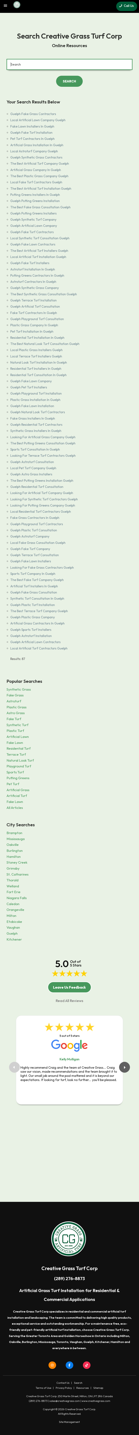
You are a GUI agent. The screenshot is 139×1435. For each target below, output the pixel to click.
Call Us (128, 6)
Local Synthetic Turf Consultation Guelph (40, 238)
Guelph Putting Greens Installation (35, 201)
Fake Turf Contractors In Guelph (33, 313)
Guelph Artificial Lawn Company (33, 226)
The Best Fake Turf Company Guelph (37, 580)
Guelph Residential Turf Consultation (36, 487)
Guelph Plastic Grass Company (32, 617)
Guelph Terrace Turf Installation (33, 300)
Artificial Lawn (18, 736)
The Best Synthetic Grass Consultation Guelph (43, 294)
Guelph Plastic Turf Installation (32, 605)
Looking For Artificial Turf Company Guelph (41, 493)
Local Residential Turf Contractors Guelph (40, 511)
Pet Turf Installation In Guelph (31, 331)
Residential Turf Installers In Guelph (35, 368)
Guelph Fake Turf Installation (31, 132)
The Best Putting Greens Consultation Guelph (42, 443)
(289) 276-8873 (69, 1278)
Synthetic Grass (19, 689)
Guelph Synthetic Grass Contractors (36, 157)
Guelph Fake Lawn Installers (30, 561)
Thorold (12, 880)
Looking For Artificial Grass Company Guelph (42, 437)
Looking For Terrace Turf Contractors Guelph (43, 455)
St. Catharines (17, 874)
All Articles (15, 807)
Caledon (13, 904)
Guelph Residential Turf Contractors (36, 424)
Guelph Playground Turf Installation (36, 393)
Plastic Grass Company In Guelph (34, 325)
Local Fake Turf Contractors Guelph (36, 182)
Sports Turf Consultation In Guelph (35, 449)
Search (78, 1382)
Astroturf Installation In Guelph (32, 269)
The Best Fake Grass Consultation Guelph (40, 207)
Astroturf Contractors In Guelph (33, 282)
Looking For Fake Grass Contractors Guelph (42, 567)
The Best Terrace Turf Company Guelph (39, 611)
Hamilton (14, 856)
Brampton (14, 833)
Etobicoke (14, 921)
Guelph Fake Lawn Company (31, 381)
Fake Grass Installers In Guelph (32, 418)
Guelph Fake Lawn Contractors (32, 244)
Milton (11, 915)
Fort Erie (13, 892)
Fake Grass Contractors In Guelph (34, 518)
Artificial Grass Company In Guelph (35, 170)
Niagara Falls (17, 898)
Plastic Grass (16, 707)
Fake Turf (14, 719)
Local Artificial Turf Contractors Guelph (39, 648)
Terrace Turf (16, 754)
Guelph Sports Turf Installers (30, 630)
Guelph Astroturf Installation (31, 636)
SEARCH (69, 81)
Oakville (13, 844)
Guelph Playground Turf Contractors (36, 524)
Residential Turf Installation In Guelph (37, 338)
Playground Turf (19, 766)
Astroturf (14, 701)
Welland (13, 886)
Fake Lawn (15, 742)
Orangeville (15, 909)
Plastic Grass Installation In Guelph (35, 400)
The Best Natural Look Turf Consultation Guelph (44, 344)
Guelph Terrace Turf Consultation (34, 555)
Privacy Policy (64, 1388)
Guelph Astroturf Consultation (32, 462)
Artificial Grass (18, 790)
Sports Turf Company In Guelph (32, 574)
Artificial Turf (17, 795)
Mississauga (16, 839)
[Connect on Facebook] (69, 1365)
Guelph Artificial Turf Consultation (35, 306)
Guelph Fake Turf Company (30, 549)
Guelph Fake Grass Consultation (33, 592)
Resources (82, 1388)
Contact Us (63, 1382)
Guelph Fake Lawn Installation (32, 406)
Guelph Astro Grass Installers (31, 474)
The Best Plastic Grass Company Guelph (39, 176)
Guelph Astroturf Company (29, 536)
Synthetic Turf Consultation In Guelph (37, 598)
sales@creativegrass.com (64, 1401)
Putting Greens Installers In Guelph (35, 195)
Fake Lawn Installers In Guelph (32, 126)
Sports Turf (15, 772)
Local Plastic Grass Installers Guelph (36, 350)
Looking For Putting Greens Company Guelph (42, 505)
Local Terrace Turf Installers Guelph (36, 356)
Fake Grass (15, 695)
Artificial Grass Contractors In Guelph (37, 623)
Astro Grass (16, 713)
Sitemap (98, 1388)
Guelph (12, 933)
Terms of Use (43, 1388)
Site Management (69, 1422)
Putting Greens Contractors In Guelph (37, 275)
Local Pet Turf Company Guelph (33, 468)
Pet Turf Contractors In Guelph (32, 139)
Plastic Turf (15, 730)
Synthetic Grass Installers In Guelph (35, 431)
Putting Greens (18, 778)
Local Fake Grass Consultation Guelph (38, 543)
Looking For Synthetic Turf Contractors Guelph (44, 499)
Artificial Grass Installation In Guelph (36, 145)
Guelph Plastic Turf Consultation (33, 530)
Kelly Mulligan (69, 1059)
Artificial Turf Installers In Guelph (34, 586)
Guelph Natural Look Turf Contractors (37, 412)
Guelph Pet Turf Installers (28, 387)
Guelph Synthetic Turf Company (33, 219)
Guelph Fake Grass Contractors (33, 114)
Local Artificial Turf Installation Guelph (38, 257)
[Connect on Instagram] (52, 1365)
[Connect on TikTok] (86, 1365)
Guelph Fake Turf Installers (29, 263)
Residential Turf (19, 748)
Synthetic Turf (17, 725)
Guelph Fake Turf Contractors (32, 232)
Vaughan (13, 927)
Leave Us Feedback (69, 987)
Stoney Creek (17, 862)
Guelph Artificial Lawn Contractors (35, 642)
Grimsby (13, 868)
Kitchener (14, 939)
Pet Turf (13, 784)
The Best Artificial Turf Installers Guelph (39, 251)
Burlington (15, 850)
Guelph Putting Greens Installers (33, 213)
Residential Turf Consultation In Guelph (38, 375)
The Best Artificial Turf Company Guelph (39, 163)
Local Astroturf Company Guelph (34, 151)
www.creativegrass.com (96, 1401)
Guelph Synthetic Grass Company (34, 288)
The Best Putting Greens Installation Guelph (41, 480)
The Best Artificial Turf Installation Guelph (40, 188)
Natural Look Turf (20, 760)
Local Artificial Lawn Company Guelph (38, 120)
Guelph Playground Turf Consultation (37, 319)
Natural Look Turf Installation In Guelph (38, 362)
